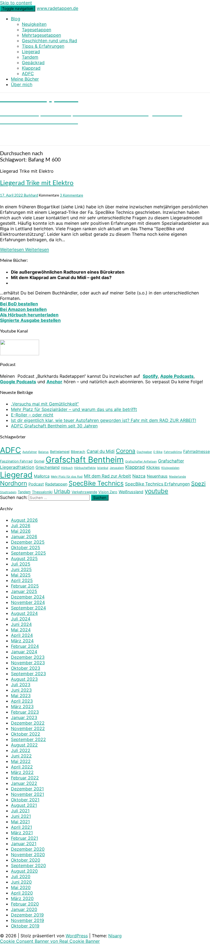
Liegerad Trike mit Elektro (37, 183)
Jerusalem (117, 468)
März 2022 (22, 772)
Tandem (30, 57)
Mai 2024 (21, 629)
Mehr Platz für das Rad (67, 476)
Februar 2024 (25, 646)
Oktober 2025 (25, 547)
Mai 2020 (21, 887)
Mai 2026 (21, 531)
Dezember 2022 (28, 723)
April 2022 (22, 767)
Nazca (138, 476)
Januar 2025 (24, 591)
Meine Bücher (25, 79)
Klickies (153, 467)
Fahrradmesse (196, 451)
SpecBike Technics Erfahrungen (157, 484)
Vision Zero (107, 492)
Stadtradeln (8, 492)
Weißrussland (131, 491)
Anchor (54, 381)
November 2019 (27, 920)
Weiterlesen (24, 249)
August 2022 (24, 745)
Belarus (43, 452)
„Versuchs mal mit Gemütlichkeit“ (45, 404)
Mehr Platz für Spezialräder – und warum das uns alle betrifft (74, 409)
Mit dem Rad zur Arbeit (107, 476)
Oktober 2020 (25, 860)
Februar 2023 (25, 712)
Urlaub (62, 491)
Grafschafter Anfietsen (141, 461)
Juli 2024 (20, 618)
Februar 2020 (25, 904)
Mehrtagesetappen (41, 35)
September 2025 (28, 553)
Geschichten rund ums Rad (49, 40)
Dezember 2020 (28, 849)
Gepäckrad (33, 62)
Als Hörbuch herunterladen (29, 314)
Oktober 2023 (25, 668)
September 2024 (28, 608)
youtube (156, 491)
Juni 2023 (21, 690)
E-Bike (157, 452)
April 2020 (22, 893)
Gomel (39, 461)
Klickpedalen (170, 468)
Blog (15, 18)
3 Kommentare (71, 195)
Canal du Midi (101, 451)
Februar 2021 (24, 838)
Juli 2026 (20, 525)
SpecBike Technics (96, 483)
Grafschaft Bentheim (85, 459)
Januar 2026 (24, 536)
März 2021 (22, 832)
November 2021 (27, 794)
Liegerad (31, 51)
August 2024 (24, 613)
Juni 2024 (21, 624)
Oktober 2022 (25, 734)
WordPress (77, 935)
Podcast (36, 484)
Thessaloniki (42, 492)
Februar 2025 (25, 586)
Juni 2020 (21, 882)
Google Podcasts (18, 381)
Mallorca (41, 476)
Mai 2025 (21, 575)
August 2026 (24, 520)
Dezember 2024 (28, 597)
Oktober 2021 (25, 799)
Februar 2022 (25, 777)
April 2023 (22, 701)
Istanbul (102, 468)
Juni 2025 (21, 569)
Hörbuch (67, 468)
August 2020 (24, 871)
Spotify (150, 376)
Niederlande (177, 476)
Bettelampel (59, 452)
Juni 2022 (21, 756)
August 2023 (24, 679)
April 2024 (22, 635)
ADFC (28, 73)
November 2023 (28, 662)
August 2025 (24, 558)
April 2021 (21, 827)
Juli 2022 (20, 750)
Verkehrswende (84, 492)
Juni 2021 (21, 816)
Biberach (78, 452)
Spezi (198, 483)
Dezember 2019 (27, 915)
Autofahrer (29, 452)
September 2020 (28, 865)
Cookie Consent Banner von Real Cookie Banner (50, 941)
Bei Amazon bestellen (23, 309)
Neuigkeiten (34, 24)
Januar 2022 (24, 783)
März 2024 (22, 640)
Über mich (21, 84)
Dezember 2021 (27, 788)
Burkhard (31, 195)
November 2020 (28, 854)
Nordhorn (13, 483)
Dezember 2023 (28, 657)
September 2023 (28, 673)
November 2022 (28, 728)
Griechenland (48, 467)
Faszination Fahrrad (16, 461)
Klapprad (31, 68)
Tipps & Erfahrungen (43, 46)
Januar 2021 (23, 843)
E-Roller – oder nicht (32, 415)
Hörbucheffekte (85, 468)
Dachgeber (144, 452)
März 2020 (22, 898)
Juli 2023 (20, 684)
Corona (125, 450)
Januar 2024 (24, 651)
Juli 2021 (20, 810)
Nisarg (115, 935)
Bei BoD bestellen (19, 303)
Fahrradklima (173, 452)
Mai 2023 (21, 695)
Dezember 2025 (28, 542)
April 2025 (22, 580)
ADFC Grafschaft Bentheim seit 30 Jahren (54, 425)
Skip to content (16, 2)
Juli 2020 (20, 876)
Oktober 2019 (25, 926)
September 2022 (28, 739)
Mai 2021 (20, 821)
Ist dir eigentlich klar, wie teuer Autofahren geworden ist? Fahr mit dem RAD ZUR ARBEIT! (103, 420)
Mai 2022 (21, 761)
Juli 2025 (20, 564)
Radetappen (56, 484)
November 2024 (28, 602)
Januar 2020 (24, 909)
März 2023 (22, 706)
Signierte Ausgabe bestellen (30, 320)
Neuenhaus (157, 476)
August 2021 (24, 805)
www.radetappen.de (57, 8)
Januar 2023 (24, 717)
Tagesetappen (36, 29)
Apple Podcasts (177, 376)
